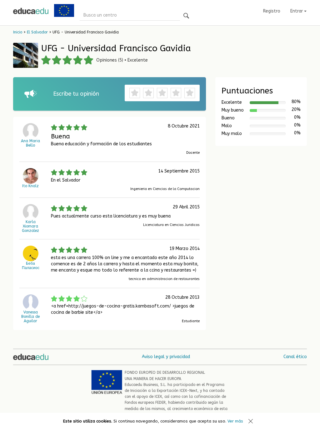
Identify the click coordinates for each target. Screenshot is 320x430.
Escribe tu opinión (76, 93)
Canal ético (295, 356)
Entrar (297, 11)
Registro (271, 11)
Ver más (235, 421)
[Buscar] (186, 16)
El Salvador (37, 32)
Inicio (17, 32)
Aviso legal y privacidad (166, 356)
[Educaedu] (30, 11)
